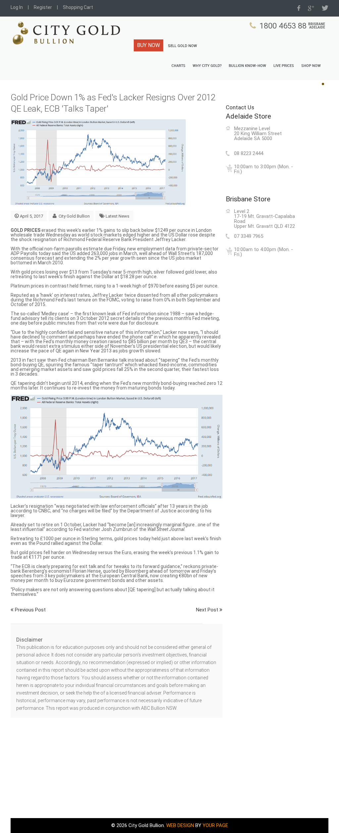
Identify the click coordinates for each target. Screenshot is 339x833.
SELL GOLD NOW (182, 46)
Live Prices (283, 66)
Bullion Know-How (247, 66)
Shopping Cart (78, 7)
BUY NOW (148, 45)
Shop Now (311, 66)
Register (43, 7)
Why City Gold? (207, 66)
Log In (17, 7)
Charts (178, 66)
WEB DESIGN (180, 825)
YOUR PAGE (215, 825)
